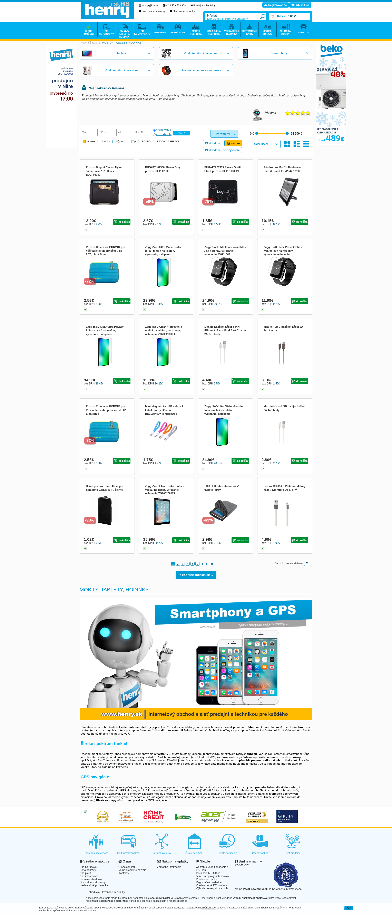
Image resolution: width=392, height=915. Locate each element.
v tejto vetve (163, 129)
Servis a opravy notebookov (212, 876)
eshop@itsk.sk (150, 5)
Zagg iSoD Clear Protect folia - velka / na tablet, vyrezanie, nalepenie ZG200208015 (164, 490)
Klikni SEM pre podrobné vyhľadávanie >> (227, 19)
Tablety (121, 53)
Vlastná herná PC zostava (211, 885)
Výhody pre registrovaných (212, 888)
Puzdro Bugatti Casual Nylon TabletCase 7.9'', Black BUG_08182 (104, 171)
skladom (214, 143)
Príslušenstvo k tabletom (200, 53)
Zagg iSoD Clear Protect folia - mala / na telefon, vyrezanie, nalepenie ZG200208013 (164, 330)
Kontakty (123, 873)
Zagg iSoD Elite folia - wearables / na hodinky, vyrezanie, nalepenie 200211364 (225, 251)
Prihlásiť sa (301, 5)
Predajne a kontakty (204, 5)
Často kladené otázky (153, 11)
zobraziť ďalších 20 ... (197, 574)
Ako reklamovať (89, 876)
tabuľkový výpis (306, 144)
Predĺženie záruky (206, 879)
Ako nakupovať (89, 866)
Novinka (105, 141)
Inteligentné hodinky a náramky (200, 70)
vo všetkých (164, 134)
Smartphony (279, 53)
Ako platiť (85, 873)
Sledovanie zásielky (184, 11)
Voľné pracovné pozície (132, 869)
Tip (134, 141)
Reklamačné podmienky (94, 885)
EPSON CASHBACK (168, 141)
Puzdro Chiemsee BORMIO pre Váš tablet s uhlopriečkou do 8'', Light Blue (106, 410)
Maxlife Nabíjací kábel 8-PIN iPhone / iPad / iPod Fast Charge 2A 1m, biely (225, 330)
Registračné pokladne (209, 882)
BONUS (146, 141)
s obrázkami (296, 144)
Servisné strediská (91, 879)
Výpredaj (121, 141)
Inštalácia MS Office (208, 873)
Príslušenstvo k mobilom (121, 70)
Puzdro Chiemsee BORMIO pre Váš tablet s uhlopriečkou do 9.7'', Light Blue (105, 251)
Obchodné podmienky (92, 882)
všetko (235, 143)
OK (348, 908)
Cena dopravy (88, 869)
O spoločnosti (126, 866)
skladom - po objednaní (224, 150)
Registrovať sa (277, 5)
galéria (287, 144)
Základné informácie (169, 866)
